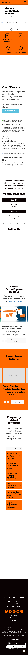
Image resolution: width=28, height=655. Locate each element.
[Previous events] (3, 223)
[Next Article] (6, 341)
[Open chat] (24, 651)
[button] (7, 2)
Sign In (14, 620)
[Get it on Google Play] (14, 643)
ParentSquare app (15, 301)
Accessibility (14, 618)
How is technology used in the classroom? (12, 504)
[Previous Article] (3, 341)
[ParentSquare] (14, 639)
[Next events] (25, 223)
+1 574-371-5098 (16, 606)
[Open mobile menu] (25, 2)
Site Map (14, 615)
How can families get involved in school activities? (13, 494)
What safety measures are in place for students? (12, 466)
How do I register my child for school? (12, 485)
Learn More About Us (10, 111)
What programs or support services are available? (12, 455)
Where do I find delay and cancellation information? (12, 476)
